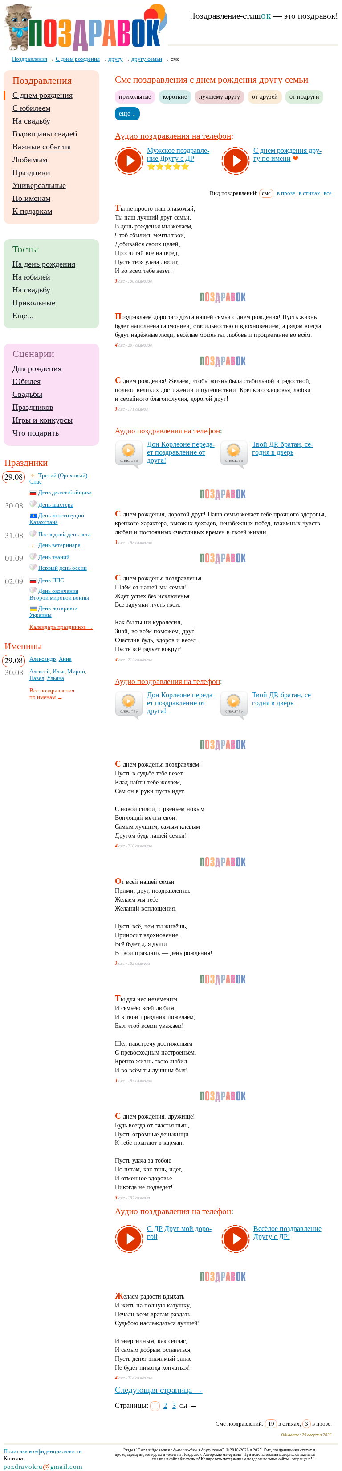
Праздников (32, 407)
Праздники (31, 172)
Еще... (23, 315)
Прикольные (33, 302)
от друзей (265, 96)
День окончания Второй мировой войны (59, 594)
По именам (31, 198)
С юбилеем (31, 108)
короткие (175, 96)
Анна (65, 659)
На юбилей (31, 276)
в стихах (309, 193)
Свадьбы (27, 394)
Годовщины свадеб (44, 133)
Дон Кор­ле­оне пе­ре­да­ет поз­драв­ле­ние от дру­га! (181, 452)
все (328, 193)
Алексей (39, 671)
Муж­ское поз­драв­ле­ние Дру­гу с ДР (178, 154)
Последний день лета (64, 535)
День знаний (53, 557)
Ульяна (55, 678)
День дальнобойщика (65, 492)
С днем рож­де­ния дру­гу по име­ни (287, 154)
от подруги (304, 96)
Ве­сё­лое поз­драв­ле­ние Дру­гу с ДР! (287, 1232)
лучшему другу (219, 96)
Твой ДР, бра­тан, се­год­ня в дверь (282, 448)
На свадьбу (31, 120)
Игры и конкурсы (42, 420)
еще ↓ (127, 113)
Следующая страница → (159, 1390)
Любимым (29, 159)
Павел (36, 678)
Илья (59, 671)
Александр (42, 659)
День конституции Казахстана (56, 518)
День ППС (51, 580)
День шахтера (55, 505)
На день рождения (43, 264)
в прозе (286, 193)
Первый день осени (62, 568)
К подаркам (32, 211)
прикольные (135, 96)
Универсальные (39, 185)
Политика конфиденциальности (43, 1451)
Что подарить (35, 432)
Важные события (41, 146)
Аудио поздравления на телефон (173, 135)
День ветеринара (59, 545)
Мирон (76, 671)
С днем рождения (42, 95)
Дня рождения (36, 368)
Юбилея (26, 381)
